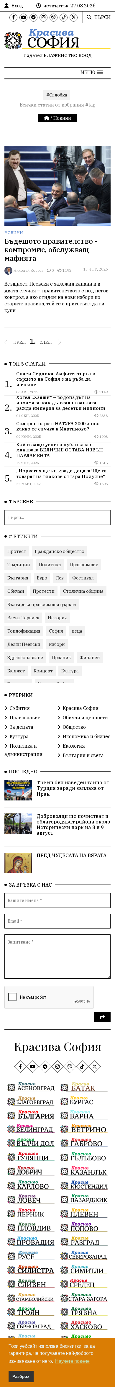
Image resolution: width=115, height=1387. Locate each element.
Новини (62, 118)
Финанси (90, 657)
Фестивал (83, 578)
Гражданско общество (59, 551)
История (57, 617)
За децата (21, 727)
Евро (42, 578)
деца (77, 631)
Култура (70, 671)
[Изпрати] (102, 1017)
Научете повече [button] (72, 1361)
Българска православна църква (41, 604)
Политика (50, 564)
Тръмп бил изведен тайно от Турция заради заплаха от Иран (73, 788)
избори (57, 644)
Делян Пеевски (23, 644)
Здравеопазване (25, 657)
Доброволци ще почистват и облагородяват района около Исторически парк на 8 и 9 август (73, 824)
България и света (83, 755)
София (56, 631)
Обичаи (15, 591)
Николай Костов (28, 270)
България (17, 578)
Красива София (80, 708)
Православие (84, 564)
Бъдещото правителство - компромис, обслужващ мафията (50, 249)
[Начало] (47, 118)
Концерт (43, 671)
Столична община (83, 591)
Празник (61, 657)
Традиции (18, 564)
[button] (92, 72)
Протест (16, 551)
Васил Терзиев (23, 617)
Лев (60, 578)
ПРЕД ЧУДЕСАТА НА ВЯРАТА (71, 855)
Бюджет (16, 671)
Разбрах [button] (20, 1376)
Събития (20, 708)
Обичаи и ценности (85, 717)
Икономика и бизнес (86, 736)
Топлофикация (23, 631)
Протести (44, 591)
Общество (74, 727)
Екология (74, 746)
